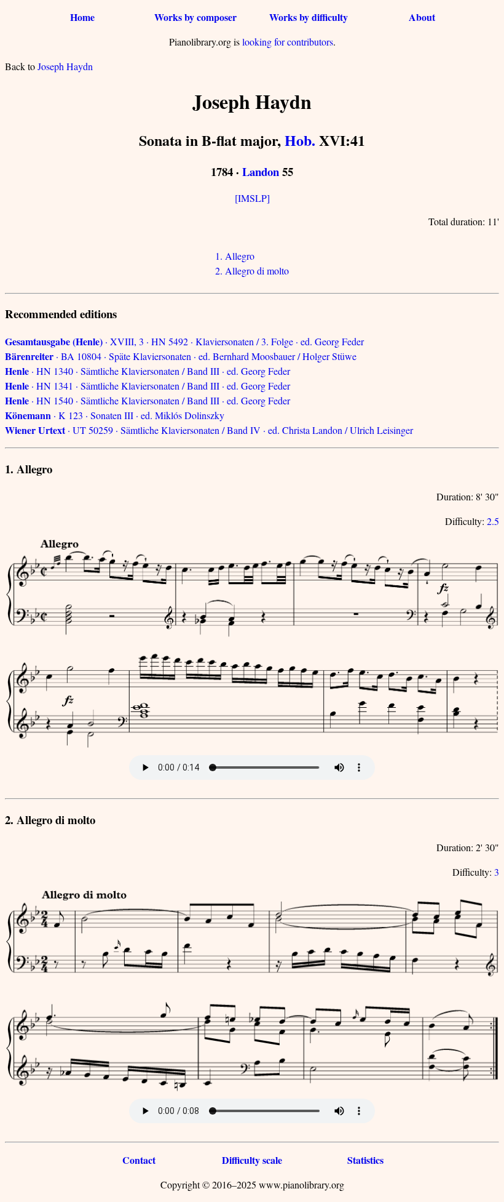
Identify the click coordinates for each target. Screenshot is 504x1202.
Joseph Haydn (65, 66)
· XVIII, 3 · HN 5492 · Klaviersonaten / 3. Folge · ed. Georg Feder (184, 341)
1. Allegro (234, 255)
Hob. (300, 140)
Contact (139, 1160)
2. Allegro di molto (252, 270)
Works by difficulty (308, 17)
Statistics (365, 1160)
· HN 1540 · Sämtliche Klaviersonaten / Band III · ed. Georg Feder (147, 400)
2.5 (493, 521)
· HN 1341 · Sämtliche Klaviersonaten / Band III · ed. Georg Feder (147, 385)
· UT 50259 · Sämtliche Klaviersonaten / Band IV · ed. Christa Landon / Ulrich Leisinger (209, 429)
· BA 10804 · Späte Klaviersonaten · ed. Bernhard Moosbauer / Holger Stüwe (180, 356)
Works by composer (195, 17)
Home (82, 17)
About (422, 17)
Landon (260, 171)
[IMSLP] (252, 197)
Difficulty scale (252, 1160)
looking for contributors (287, 41)
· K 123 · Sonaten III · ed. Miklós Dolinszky (114, 415)
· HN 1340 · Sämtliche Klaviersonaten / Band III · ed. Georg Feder (147, 370)
